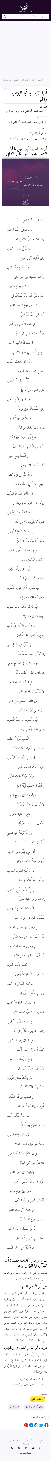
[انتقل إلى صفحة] (4, 16)
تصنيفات (44, 1394)
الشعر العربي (14, 1407)
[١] (16, 1340)
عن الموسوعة (7, 80)
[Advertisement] (25, 48)
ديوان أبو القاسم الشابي (34, 1407)
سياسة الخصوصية (25, 1453)
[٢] (35, 1371)
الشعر (33, 80)
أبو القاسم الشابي (17, 154)
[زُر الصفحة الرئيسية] (25, 7)
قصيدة (6, 88)
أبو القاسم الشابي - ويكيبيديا (25, 1384)
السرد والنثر (25, 80)
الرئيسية (40, 80)
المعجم (16, 80)
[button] (39, 1448)
